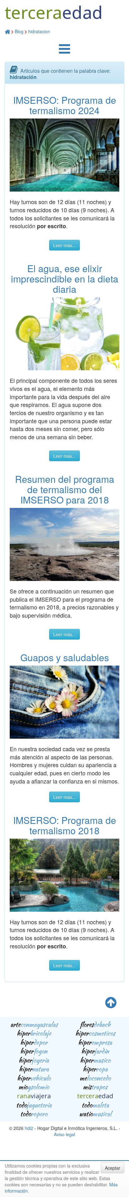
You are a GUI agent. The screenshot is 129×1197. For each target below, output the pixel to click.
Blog (19, 31)
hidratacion (39, 31)
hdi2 (29, 1128)
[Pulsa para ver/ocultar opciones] (64, 52)
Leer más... (64, 245)
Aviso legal (64, 1134)
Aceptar (112, 1168)
